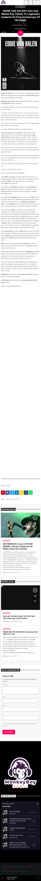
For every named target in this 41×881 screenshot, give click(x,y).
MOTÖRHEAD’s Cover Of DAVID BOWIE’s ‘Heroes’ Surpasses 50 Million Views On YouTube (18, 546)
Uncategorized (20, 6)
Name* (4, 697)
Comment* (5, 685)
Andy (8, 485)
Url (3, 714)
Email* (4, 705)
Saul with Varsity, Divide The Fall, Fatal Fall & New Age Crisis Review (19, 617)
